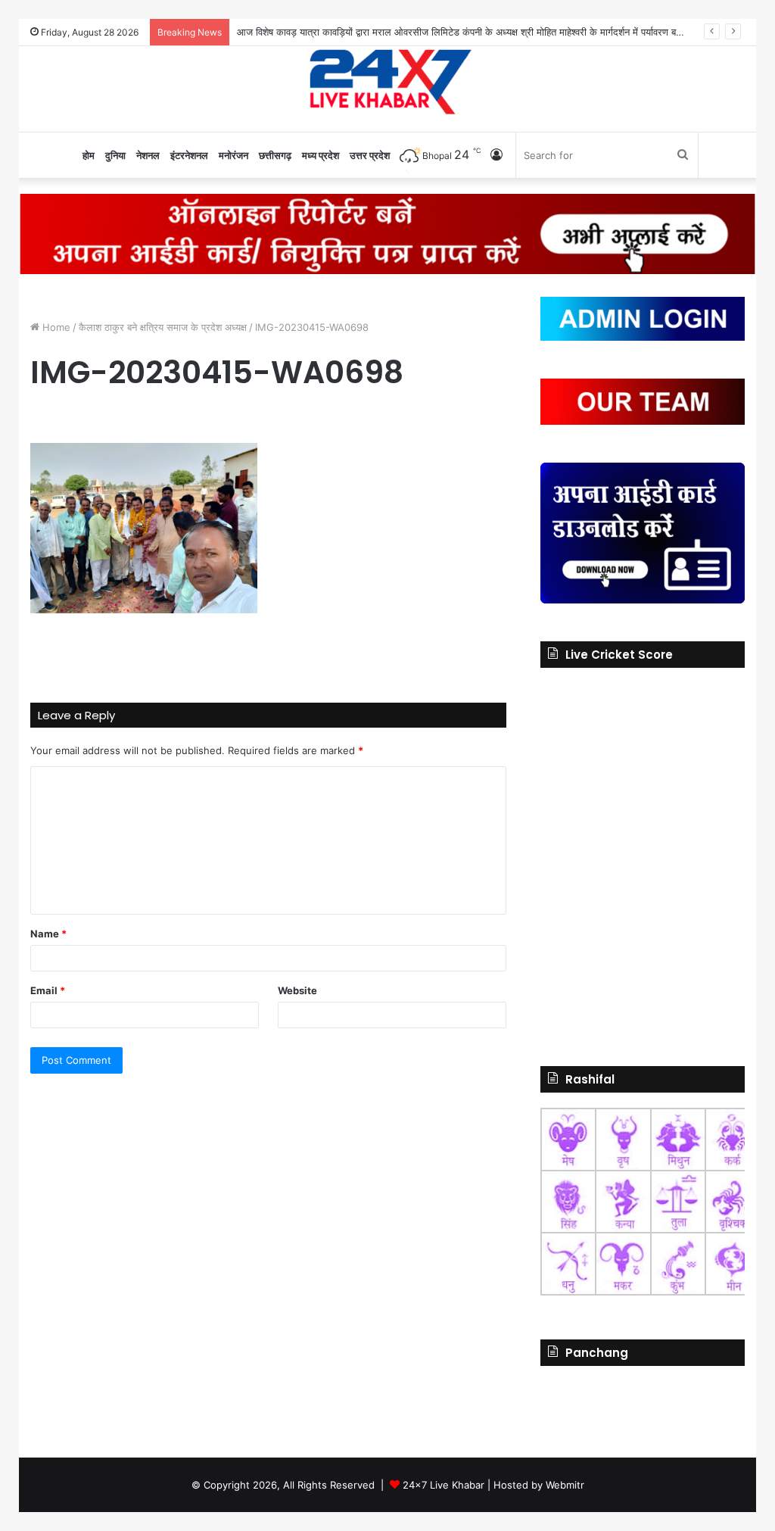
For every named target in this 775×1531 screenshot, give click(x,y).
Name (48, 934)
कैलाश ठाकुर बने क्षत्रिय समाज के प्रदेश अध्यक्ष (163, 327)
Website (297, 990)
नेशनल (148, 155)
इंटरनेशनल (189, 155)
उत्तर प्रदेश (370, 155)
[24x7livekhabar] (387, 81)
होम (88, 155)
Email (47, 990)
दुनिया (115, 155)
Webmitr (565, 1485)
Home (54, 327)
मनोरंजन (233, 155)
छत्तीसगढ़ (275, 155)
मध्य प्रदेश (320, 155)
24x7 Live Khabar (443, 1485)
